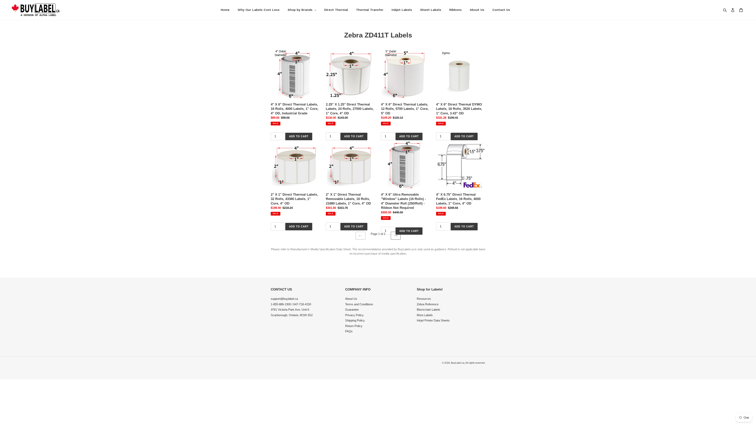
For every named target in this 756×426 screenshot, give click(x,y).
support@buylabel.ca (284, 298)
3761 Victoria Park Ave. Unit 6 (290, 309)
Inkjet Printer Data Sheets (433, 320)
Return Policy (353, 326)
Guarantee (352, 309)
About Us (351, 298)
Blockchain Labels (428, 309)
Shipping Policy (355, 320)
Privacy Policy (354, 315)
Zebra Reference (427, 304)
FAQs (349, 331)
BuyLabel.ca (457, 363)
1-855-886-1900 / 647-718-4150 (291, 304)
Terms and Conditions (359, 304)
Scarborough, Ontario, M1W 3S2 (292, 315)
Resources (424, 298)
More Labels (425, 315)
